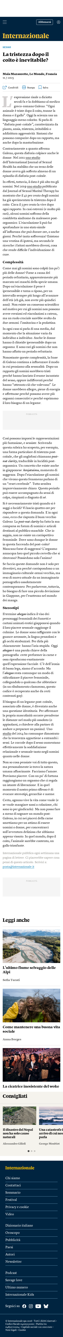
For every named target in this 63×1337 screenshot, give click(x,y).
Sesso (7, 47)
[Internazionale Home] (20, 1167)
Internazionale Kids (19, 1294)
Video (9, 1214)
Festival (11, 1200)
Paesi (9, 1247)
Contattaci (13, 1185)
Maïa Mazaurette (15, 74)
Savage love (13, 1280)
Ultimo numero (16, 1287)
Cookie (22, 1330)
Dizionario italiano (19, 1225)
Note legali (11, 1330)
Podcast (11, 1273)
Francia (51, 74)
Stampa (31, 88)
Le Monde (36, 74)
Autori (10, 1254)
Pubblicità (12, 1240)
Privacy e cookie (17, 1207)
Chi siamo (12, 1178)
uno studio (33, 158)
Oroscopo (12, 1233)
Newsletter (13, 1262)
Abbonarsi (44, 22)
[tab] (28, 1151)
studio (7, 733)
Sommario (12, 1192)
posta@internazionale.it (18, 866)
